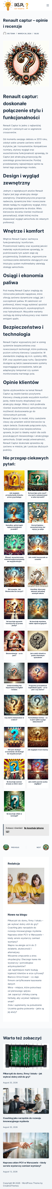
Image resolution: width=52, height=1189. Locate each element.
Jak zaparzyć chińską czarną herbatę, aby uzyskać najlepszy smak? (23, 998)
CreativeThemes (11, 1185)
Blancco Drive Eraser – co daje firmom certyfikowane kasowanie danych (24, 980)
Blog (36, 34)
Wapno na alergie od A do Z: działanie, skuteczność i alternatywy (22, 949)
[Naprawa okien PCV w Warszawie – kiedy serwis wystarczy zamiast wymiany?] (26, 1145)
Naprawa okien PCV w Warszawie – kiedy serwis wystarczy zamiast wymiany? (26, 938)
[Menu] (48, 5)
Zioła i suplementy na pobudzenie (25, 1005)
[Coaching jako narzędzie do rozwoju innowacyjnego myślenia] (26, 1101)
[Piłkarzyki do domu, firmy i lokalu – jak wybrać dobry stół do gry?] (26, 1056)
